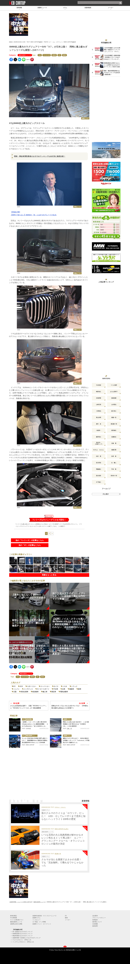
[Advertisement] (49, 775)
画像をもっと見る (49, 575)
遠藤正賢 (113, 449)
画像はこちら (85, 118)
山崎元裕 (98, 404)
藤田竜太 (98, 437)
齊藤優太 (98, 469)
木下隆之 (98, 482)
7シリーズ (47, 55)
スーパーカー (45, 686)
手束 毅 (113, 469)
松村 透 (98, 456)
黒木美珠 (98, 475)
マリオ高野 (114, 385)
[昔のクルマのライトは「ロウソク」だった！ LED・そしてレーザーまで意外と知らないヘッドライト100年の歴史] (25, 813)
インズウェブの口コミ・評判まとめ (23, 942)
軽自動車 (35, 691)
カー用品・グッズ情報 (39, 922)
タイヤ (56, 686)
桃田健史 (113, 430)
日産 (14, 691)
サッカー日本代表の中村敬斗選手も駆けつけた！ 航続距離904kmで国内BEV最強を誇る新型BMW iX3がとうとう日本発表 (34, 740)
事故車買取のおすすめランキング (22, 935)
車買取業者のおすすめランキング (22, 933)
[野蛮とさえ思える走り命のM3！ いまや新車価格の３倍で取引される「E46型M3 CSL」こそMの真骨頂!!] (55, 725)
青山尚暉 (98, 417)
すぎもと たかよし (60, 807)
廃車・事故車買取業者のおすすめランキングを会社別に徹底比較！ (39, 156)
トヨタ (65, 686)
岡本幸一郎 (114, 475)
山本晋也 (113, 404)
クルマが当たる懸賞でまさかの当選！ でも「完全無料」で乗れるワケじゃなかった (62, 862)
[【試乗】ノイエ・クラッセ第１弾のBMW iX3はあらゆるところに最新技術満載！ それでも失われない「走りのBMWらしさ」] (14, 725)
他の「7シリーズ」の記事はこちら (30, 540)
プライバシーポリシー (99, 917)
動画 (66, 917)
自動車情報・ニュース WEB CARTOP (21, 902)
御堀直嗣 (113, 398)
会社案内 (95, 915)
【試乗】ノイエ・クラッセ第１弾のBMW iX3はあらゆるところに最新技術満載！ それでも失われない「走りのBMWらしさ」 (35, 724)
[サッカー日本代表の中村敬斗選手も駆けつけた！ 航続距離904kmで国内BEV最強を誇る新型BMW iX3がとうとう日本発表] (14, 741)
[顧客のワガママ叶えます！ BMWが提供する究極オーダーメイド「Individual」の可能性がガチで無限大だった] (55, 741)
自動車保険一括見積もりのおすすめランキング (26, 938)
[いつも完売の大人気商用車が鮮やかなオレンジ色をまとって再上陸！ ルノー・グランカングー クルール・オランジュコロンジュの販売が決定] (25, 835)
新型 (64, 55)
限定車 (53, 691)
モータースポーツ (43, 689)
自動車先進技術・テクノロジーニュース (44, 915)
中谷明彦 (98, 385)
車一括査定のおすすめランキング (22, 931)
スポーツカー (31, 686)
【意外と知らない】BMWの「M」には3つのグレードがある (34, 215)
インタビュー (36, 920)
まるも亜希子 (114, 391)
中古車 (55, 689)
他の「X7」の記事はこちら (30, 545)
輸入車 (45, 691)
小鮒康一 (98, 430)
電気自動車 (64, 691)
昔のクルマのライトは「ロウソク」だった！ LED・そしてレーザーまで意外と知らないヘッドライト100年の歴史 (63, 816)
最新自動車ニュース (25, 55)
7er (40, 55)
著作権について (97, 922)
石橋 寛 (69, 728)
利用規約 (95, 920)
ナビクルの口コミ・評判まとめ (21, 940)
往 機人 (113, 462)
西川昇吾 (98, 462)
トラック (74, 686)
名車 (63, 689)
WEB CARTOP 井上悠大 (61, 829)
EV (14, 686)
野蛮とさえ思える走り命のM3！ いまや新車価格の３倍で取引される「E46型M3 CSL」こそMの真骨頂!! (76, 724)
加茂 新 (113, 456)
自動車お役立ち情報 (16, 924)
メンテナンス (28, 689)
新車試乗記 (29, 719)
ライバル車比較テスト (17, 920)
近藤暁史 (113, 437)
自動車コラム (67, 719)
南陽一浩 (113, 417)
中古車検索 (13, 917)
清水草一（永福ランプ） (98, 443)
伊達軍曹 (98, 398)
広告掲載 (95, 924)
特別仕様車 (24, 691)
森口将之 (113, 411)
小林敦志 (98, 411)
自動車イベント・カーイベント (41, 924)
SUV (21, 686)
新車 (79, 689)
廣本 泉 (98, 424)
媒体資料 (95, 926)
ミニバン (16, 689)
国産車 (71, 689)
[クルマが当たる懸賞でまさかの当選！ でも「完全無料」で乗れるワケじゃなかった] (25, 860)
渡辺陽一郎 (58, 853)
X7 (59, 55)
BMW (54, 55)
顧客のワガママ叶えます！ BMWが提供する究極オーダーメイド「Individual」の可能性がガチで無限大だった (76, 740)
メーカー (67, 920)
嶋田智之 (98, 391)
